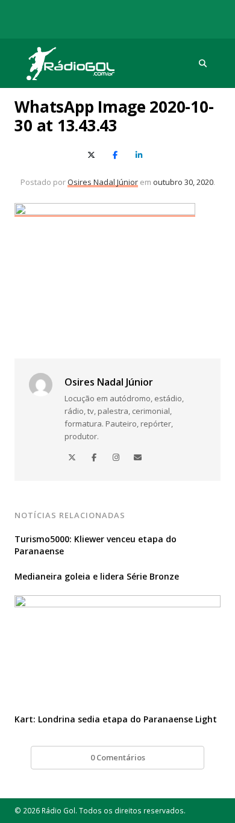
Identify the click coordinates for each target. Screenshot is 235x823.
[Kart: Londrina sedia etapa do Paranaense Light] (117, 602)
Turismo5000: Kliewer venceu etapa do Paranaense (95, 545)
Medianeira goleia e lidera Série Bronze (96, 576)
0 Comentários (117, 757)
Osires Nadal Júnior (102, 182)
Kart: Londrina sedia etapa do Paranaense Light (115, 719)
